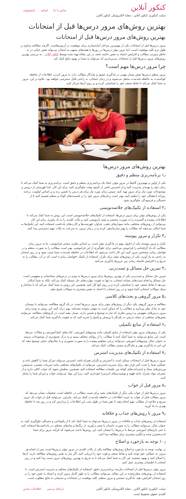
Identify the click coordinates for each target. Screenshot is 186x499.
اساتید (44, 10)
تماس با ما (59, 10)
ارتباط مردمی (55, 488)
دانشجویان (29, 10)
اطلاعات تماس (32, 488)
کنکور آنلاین (148, 7)
